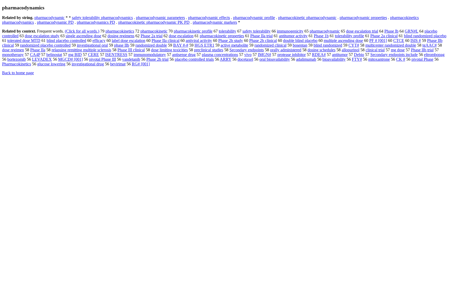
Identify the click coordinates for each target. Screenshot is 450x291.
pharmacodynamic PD (55, 22)
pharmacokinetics (119, 31)
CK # (400, 59)
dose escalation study (42, 36)
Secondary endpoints (246, 50)
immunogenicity (290, 31)
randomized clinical (270, 45)
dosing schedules (321, 50)
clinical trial (375, 50)
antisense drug (184, 54)
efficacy (98, 40)
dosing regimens (121, 36)
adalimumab (306, 59)
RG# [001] (141, 64)
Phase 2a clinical (384, 36)
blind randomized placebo (425, 36)
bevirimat (118, 64)
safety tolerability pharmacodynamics (102, 17)
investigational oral (92, 45)
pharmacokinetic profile (193, 31)
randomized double (151, 45)
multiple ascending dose (343, 40)
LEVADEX (42, 59)
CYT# (353, 45)
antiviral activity (199, 40)
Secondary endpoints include (394, 54)
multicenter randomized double (390, 45)
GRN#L (411, 31)
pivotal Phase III (102, 59)
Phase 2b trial (157, 59)
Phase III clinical (131, 50)
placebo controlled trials (194, 59)
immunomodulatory (150, 54)
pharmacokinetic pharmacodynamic (307, 17)
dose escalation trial (362, 31)
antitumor (340, 54)
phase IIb (121, 45)
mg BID (75, 54)
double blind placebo (300, 40)
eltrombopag (434, 54)
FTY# (357, 59)
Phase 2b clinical (263, 40)
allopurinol (350, 50)
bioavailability (334, 59)
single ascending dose (83, 36)
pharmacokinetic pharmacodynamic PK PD (154, 22)
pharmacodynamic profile (254, 17)
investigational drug (88, 64)
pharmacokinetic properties (222, 36)
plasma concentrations (220, 54)
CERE (93, 54)
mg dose (398, 50)
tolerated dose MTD (23, 40)
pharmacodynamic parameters (160, 17)
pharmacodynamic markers (215, 22)
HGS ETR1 (204, 45)
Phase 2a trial (151, 36)
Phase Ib (391, 31)
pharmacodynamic (49, 17)
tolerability (227, 31)
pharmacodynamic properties (363, 17)
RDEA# (319, 54)
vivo (248, 54)
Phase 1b (321, 36)
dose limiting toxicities (169, 50)
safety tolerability (256, 31)
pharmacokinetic (153, 31)
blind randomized (328, 45)
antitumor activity (293, 36)
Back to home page (18, 73)
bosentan (300, 45)
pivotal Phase (422, 59)
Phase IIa (37, 50)
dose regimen (13, 50)
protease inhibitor (291, 54)
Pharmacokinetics (16, 64)
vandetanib (131, 59)
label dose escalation (128, 40)
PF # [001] (378, 40)
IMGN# (264, 54)
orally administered (285, 50)
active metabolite (234, 45)
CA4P (35, 54)
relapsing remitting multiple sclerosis (81, 50)
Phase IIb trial (422, 50)
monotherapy (13, 54)
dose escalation (181, 36)
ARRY (225, 59)
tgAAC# (429, 45)
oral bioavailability (274, 59)
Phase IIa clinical (165, 40)
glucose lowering (51, 64)
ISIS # (415, 40)
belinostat (54, 54)
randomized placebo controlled (45, 45)
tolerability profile (349, 36)
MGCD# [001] (70, 59)
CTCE (398, 40)
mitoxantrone (379, 59)
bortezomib (16, 59)
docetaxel (245, 59)
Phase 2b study (230, 40)
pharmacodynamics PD (96, 22)
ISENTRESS (116, 54)
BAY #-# (180, 45)
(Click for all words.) (82, 31)
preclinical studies (208, 50)
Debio (359, 54)
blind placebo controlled (66, 40)
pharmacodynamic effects (209, 17)
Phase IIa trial (261, 36)
